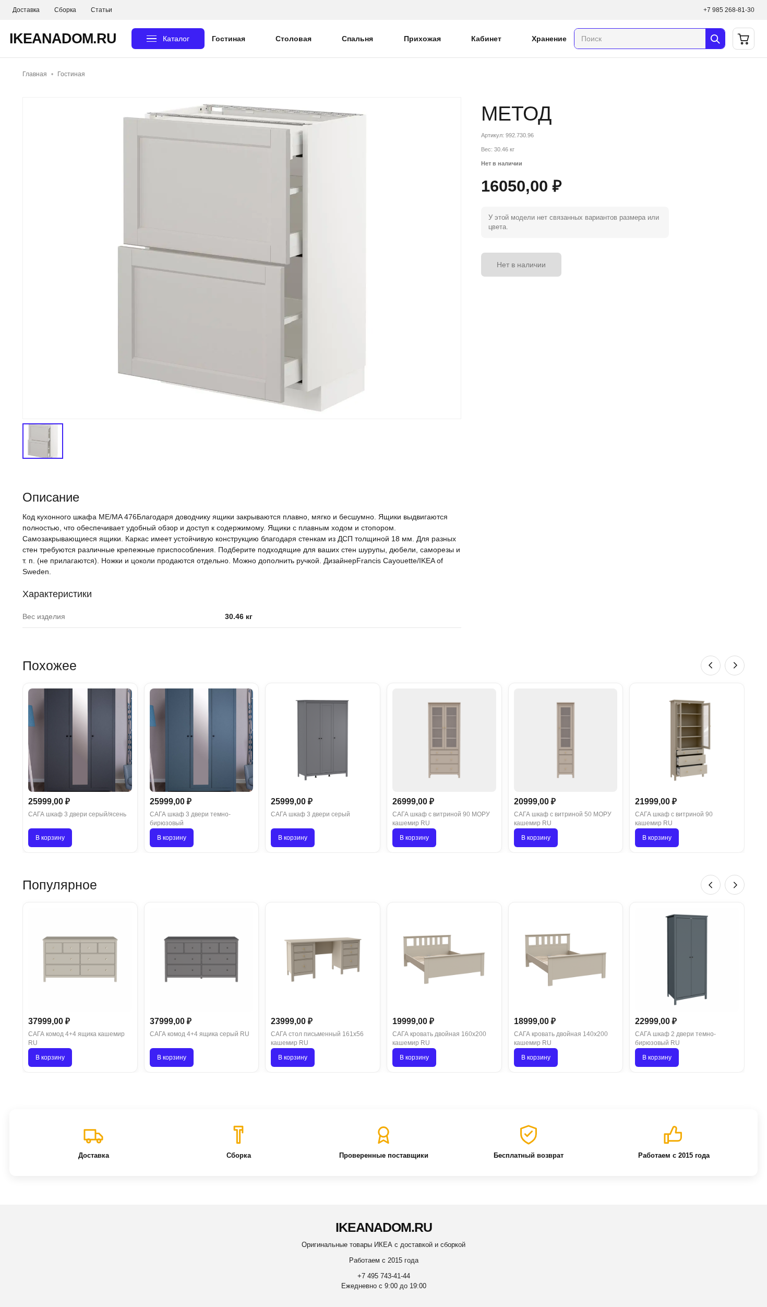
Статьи (101, 10)
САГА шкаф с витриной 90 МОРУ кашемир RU (441, 819)
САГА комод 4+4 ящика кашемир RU (76, 1038)
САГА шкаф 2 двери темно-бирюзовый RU (675, 1038)
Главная (34, 74)
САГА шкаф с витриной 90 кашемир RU (674, 819)
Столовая (293, 38)
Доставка (26, 10)
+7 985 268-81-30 (728, 10)
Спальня (357, 38)
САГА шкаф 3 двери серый (310, 814)
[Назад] (711, 665)
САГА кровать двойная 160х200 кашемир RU (439, 1038)
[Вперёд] (735, 665)
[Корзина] (743, 39)
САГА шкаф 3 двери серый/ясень (77, 814)
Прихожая (422, 38)
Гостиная (228, 38)
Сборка (65, 10)
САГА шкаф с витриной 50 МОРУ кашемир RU (563, 819)
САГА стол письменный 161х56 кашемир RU (317, 1038)
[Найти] (715, 39)
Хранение (549, 38)
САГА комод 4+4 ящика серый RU (199, 1034)
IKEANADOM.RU (62, 38)
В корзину (50, 837)
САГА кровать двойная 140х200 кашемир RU (561, 1038)
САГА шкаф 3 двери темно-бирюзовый (190, 819)
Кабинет (486, 38)
